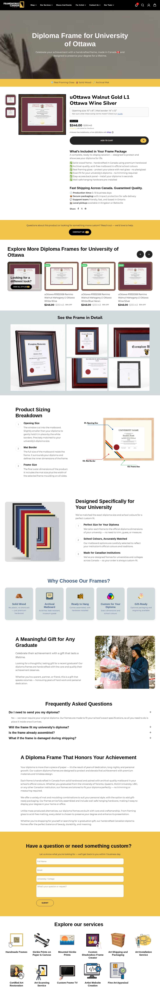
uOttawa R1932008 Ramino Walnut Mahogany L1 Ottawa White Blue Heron (96, 297)
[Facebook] (78, 208)
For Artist (80, 5)
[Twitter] (81, 208)
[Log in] (148, 5)
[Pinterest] (85, 208)
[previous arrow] (23, 115)
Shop (32, 5)
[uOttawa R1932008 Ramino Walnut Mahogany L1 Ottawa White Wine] (61, 276)
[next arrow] (61, 115)
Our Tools (108, 5)
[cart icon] (155, 5)
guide (120, 114)
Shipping (73, 128)
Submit (45, 903)
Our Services (45, 5)
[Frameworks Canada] (13, 5)
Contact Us (94, 5)
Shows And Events (64, 5)
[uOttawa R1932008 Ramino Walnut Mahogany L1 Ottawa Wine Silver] (135, 276)
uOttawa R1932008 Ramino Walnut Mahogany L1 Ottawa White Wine (59, 297)
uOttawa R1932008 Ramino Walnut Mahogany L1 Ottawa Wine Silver (133, 297)
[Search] (142, 5)
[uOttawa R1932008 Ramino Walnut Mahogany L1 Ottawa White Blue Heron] (98, 276)
